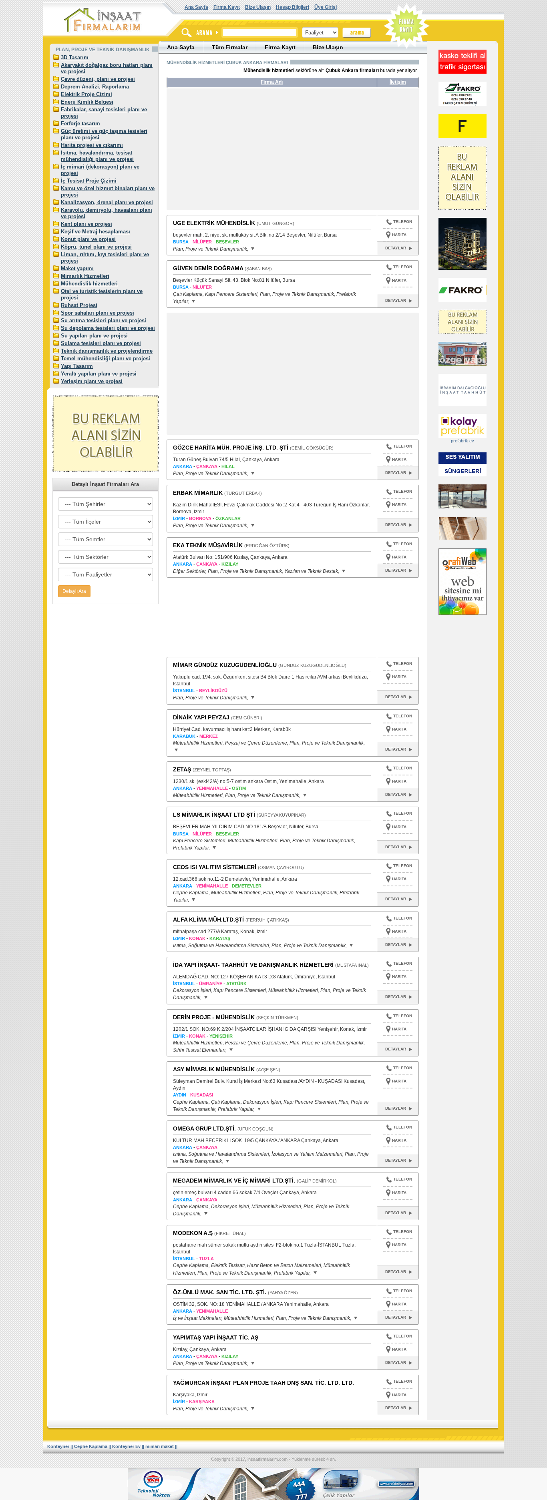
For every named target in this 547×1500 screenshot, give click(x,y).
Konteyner (58, 1446)
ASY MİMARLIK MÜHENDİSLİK (214, 1069)
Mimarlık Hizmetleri (85, 276)
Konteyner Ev (126, 1446)
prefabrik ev (462, 440)
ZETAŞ (182, 769)
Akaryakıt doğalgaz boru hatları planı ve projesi (107, 68)
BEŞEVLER (227, 241)
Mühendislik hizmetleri (89, 284)
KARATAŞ (219, 938)
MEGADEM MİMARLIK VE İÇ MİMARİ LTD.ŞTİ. (234, 1180)
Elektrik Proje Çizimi (86, 94)
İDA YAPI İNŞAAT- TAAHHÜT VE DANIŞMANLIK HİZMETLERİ (253, 965)
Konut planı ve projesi (88, 239)
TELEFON (402, 221)
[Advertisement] (242, 152)
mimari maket (159, 1446)
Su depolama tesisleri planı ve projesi (108, 328)
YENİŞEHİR (221, 1036)
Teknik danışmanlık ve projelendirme (107, 351)
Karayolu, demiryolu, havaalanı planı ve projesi (106, 213)
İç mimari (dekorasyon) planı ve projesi (100, 170)
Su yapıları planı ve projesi (94, 336)
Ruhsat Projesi (79, 305)
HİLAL (228, 466)
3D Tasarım (74, 57)
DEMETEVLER (246, 886)
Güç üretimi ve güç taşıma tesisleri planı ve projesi (104, 134)
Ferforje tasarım (80, 123)
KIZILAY (229, 564)
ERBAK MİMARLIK (198, 493)
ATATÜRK (236, 983)
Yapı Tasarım (77, 366)
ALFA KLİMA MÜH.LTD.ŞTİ (208, 919)
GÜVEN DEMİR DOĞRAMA (208, 268)
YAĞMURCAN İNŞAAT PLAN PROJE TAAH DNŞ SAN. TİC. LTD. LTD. (263, 1383)
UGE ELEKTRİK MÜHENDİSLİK (214, 223)
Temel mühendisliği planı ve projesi (105, 358)
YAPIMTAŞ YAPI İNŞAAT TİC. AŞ (215, 1337)
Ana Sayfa (196, 7)
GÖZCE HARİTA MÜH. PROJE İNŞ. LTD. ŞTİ (230, 447)
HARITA (399, 235)
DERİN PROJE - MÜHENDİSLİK (214, 1017)
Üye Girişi (325, 7)
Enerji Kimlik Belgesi (87, 102)
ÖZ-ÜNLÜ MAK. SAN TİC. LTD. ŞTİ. (219, 1292)
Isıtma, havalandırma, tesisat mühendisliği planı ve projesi (97, 156)
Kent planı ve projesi (86, 224)
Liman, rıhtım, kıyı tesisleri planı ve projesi (105, 257)
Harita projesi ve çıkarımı (92, 145)
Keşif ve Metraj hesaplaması (95, 232)
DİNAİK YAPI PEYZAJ (201, 717)
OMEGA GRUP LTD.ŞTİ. (204, 1128)
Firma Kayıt (226, 7)
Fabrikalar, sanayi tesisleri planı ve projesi (104, 112)
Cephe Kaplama (90, 1446)
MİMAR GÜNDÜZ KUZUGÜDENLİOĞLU (225, 665)
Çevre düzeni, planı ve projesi (98, 79)
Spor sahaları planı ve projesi (97, 313)
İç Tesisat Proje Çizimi (89, 181)
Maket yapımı (77, 268)
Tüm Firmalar (229, 47)
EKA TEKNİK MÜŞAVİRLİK (208, 545)
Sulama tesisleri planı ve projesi (101, 343)
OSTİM (239, 788)
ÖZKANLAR (228, 518)
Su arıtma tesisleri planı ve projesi (103, 320)
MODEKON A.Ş (193, 1233)
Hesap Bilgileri (292, 7)
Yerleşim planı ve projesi (92, 381)
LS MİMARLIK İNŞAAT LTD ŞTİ (214, 814)
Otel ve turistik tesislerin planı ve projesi (102, 294)
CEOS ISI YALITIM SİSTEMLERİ (214, 867)
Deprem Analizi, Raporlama (95, 87)
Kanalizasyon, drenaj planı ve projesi (107, 202)
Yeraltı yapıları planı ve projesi (99, 374)
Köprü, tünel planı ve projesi (96, 247)
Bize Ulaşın (258, 7)
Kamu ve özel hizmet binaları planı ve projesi (108, 191)
